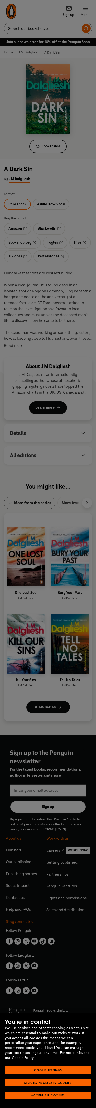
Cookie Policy (23, 1058)
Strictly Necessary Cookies (48, 1083)
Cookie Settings (48, 1070)
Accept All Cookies (48, 1095)
